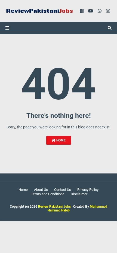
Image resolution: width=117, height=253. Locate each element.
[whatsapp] (99, 10)
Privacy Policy (87, 190)
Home (61, 140)
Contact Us (62, 190)
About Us (41, 190)
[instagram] (108, 10)
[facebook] (81, 10)
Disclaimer (79, 194)
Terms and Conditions (47, 194)
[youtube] (91, 10)
